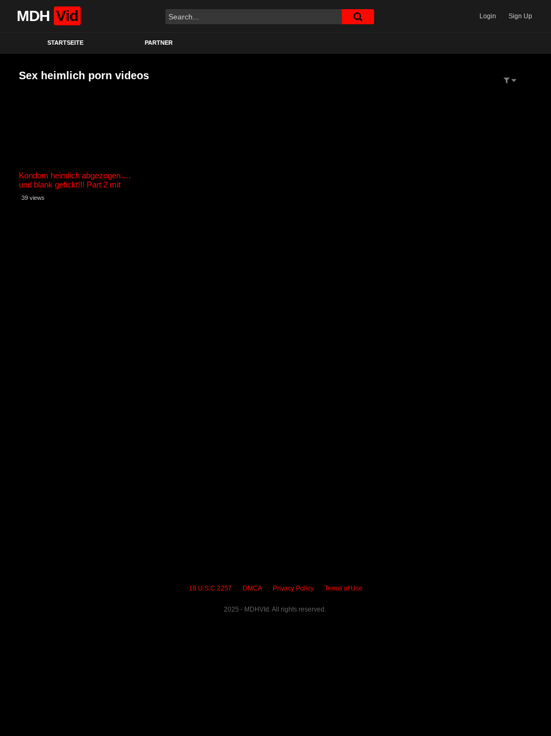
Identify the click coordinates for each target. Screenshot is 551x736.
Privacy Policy (293, 588)
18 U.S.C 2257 (210, 588)
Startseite (65, 42)
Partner (159, 42)
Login (487, 16)
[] (358, 16)
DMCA (252, 588)
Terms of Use (343, 588)
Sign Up (520, 16)
